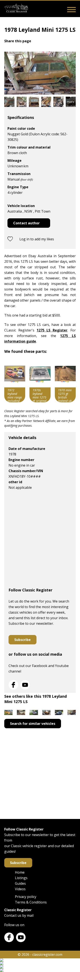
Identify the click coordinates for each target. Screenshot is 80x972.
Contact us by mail (18, 915)
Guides (20, 883)
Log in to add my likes (36, 239)
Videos (20, 889)
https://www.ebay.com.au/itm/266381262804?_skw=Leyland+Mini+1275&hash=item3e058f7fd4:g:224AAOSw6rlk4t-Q (65, 381)
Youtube (25, 685)
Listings (21, 878)
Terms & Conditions (31, 902)
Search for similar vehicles (32, 723)
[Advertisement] (40, 540)
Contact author (26, 223)
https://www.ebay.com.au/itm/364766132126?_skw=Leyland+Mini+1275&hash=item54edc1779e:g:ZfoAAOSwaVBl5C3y (39, 381)
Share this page (17, 41)
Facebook (13, 685)
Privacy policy (25, 896)
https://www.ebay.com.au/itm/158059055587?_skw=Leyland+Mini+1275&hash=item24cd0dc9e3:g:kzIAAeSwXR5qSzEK (14, 381)
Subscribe (22, 639)
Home (20, 872)
